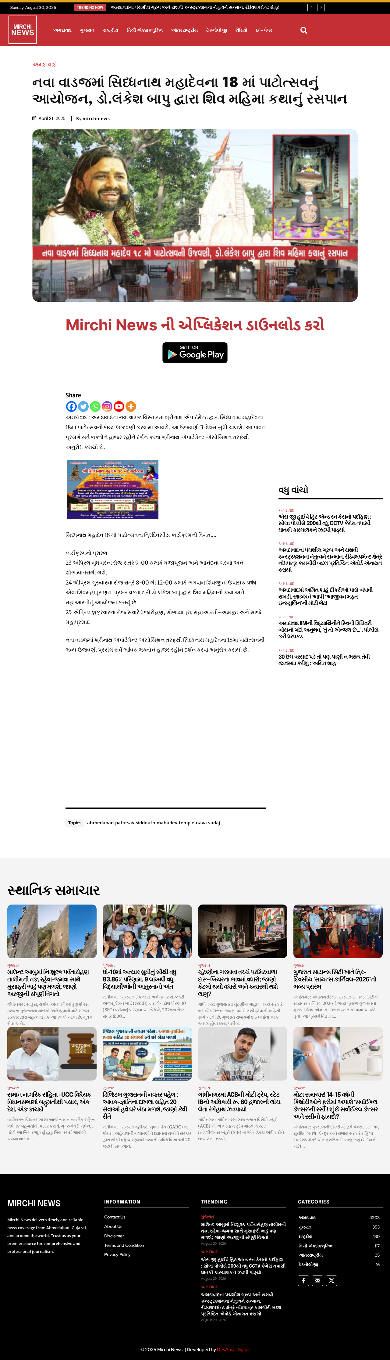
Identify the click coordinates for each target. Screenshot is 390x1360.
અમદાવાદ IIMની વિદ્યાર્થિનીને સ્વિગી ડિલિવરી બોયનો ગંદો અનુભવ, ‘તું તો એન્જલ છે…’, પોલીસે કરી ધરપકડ (328, 630)
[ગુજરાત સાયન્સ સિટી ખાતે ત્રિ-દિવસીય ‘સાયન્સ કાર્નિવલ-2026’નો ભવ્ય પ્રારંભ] (338, 931)
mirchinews (96, 118)
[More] (131, 406)
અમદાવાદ (44, 64)
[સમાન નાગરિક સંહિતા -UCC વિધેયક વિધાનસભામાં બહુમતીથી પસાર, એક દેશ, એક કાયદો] (52, 1054)
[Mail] (317, 1280)
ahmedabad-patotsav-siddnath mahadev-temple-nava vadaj (153, 822)
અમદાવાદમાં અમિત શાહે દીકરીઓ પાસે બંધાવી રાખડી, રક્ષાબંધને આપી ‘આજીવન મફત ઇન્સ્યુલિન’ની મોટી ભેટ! (325, 597)
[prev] (311, 7)
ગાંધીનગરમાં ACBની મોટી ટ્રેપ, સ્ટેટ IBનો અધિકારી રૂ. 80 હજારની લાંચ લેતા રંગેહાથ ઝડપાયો (239, 1102)
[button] (304, 30)
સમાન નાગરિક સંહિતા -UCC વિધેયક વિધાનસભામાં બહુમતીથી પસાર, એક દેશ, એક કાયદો (49, 1102)
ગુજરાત (13, 965)
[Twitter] (83, 406)
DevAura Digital (233, 1350)
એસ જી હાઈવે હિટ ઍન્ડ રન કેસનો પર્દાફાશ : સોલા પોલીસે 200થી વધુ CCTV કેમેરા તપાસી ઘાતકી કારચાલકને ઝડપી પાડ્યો (324, 523)
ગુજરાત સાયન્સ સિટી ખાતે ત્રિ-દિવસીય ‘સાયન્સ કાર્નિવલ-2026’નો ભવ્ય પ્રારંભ (334, 979)
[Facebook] (71, 406)
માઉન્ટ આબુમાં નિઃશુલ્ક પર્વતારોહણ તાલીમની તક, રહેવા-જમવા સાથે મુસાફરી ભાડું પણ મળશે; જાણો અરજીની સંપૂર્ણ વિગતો (243, 1231)
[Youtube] (119, 406)
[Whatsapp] (95, 406)
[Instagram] (107, 406)
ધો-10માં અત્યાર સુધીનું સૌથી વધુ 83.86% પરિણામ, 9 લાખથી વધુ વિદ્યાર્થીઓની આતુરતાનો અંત (139, 979)
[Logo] (22, 31)
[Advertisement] (166, 729)
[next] (321, 7)
